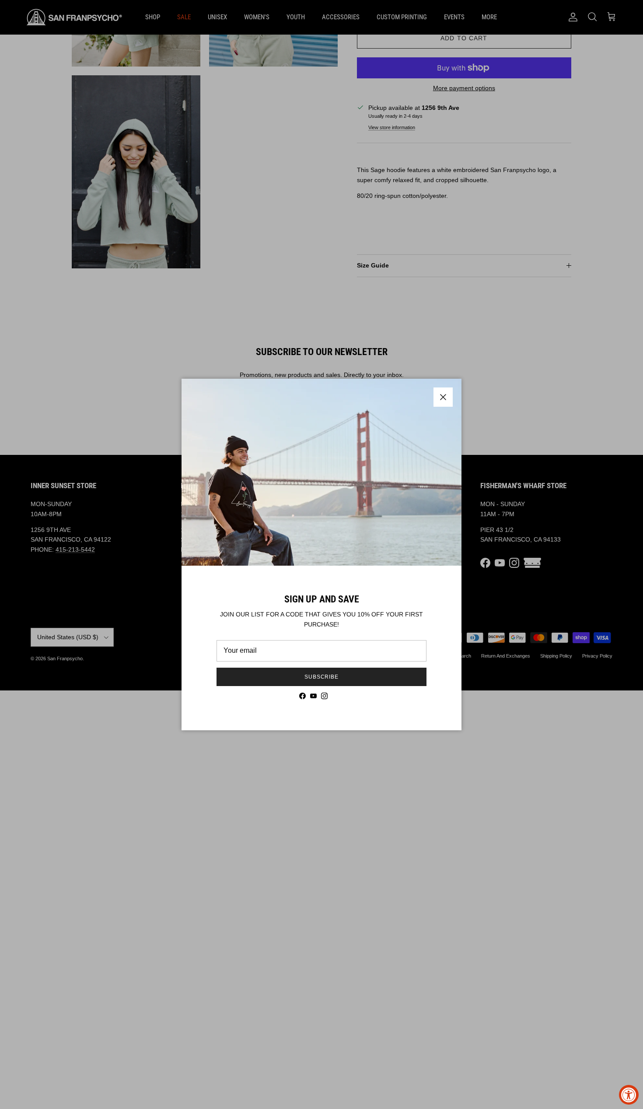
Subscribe (321, 677)
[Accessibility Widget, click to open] (629, 1095)
